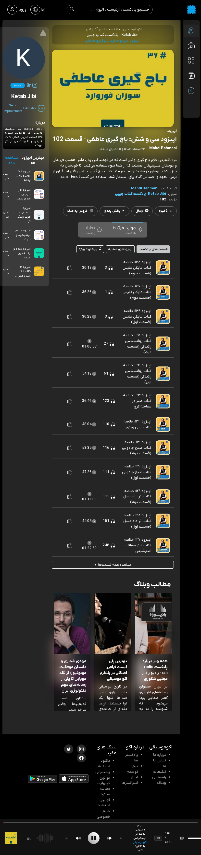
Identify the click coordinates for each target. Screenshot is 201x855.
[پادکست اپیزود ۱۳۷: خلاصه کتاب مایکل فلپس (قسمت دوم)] (163, 292)
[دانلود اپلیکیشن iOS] (73, 779)
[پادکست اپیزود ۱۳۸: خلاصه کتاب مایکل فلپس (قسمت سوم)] (163, 267)
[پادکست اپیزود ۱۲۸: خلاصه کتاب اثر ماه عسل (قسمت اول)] (163, 520)
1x (158, 838)
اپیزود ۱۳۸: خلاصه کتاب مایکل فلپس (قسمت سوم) (137, 268)
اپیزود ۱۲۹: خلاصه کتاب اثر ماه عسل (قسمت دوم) (137, 497)
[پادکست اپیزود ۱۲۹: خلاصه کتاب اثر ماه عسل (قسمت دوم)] (163, 496)
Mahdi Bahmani (144, 188)
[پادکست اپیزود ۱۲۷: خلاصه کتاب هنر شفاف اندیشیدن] (163, 545)
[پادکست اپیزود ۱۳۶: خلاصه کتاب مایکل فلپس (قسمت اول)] (163, 316)
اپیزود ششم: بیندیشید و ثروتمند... (22, 235)
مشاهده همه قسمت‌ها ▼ (113, 564)
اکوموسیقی (139, 842)
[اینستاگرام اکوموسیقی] (81, 749)
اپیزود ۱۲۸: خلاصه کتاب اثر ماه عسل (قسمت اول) (137, 521)
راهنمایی (159, 777)
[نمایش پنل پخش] (29, 838)
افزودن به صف (77, 211)
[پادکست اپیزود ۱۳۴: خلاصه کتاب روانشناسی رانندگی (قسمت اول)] (163, 373)
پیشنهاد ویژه (88, 249)
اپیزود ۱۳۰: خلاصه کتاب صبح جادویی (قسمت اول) (136, 472)
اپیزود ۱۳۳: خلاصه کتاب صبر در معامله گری (137, 401)
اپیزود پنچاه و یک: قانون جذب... (22, 253)
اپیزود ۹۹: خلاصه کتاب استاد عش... (23, 271)
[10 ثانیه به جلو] (109, 838)
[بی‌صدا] (182, 838)
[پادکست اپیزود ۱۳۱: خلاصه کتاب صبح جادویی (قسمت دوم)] (163, 447)
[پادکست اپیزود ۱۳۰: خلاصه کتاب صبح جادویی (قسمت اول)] (163, 472)
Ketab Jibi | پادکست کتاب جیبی (140, 193)
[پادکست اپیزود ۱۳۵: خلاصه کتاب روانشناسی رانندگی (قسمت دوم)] (163, 343)
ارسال (140, 211)
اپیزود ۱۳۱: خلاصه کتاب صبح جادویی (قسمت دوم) (136, 448)
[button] (70, 268)
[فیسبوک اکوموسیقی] (81, 757)
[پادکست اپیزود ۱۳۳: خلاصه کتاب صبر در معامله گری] (163, 400)
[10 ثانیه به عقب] (78, 838)
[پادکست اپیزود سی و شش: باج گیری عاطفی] (11, 838)
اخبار (134, 777)
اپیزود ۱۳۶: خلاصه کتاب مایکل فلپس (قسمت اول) (137, 316)
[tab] (127, 230)
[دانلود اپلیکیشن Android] (42, 779)
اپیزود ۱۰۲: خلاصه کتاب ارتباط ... (23, 176)
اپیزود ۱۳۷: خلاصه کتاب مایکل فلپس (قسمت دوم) (137, 292)
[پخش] (93, 838)
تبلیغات (159, 771)
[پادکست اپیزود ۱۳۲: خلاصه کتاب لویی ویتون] (163, 424)
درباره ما (159, 754)
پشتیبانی (102, 772)
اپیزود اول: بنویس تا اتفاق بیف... (23, 194)
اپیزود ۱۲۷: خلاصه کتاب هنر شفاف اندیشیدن (137, 545)
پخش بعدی (112, 211)
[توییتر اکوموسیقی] (68, 749)
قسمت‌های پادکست (153, 249)
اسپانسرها (129, 782)
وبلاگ (161, 782)
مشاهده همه (12, 160)
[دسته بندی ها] (191, 60)
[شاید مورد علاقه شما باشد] (191, 85)
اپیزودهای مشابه (120, 249)
